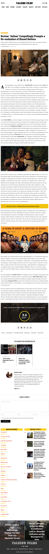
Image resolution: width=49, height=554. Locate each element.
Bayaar (2, 488)
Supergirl (3, 453)
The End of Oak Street (5, 436)
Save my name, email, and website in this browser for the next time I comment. (18, 418)
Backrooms (3, 471)
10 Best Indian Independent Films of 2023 (8, 360)
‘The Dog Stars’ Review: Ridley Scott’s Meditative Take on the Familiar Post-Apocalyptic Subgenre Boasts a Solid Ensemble (40, 435)
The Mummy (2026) (5, 514)
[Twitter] (43, 3)
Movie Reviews (4, 32)
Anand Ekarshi (9, 332)
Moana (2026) (3, 449)
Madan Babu (27, 332)
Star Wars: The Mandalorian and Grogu (9, 479)
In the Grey (3, 484)
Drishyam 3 (3, 475)
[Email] (30, 80)
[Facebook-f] (42, 3)
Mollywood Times (4, 462)
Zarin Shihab (40, 332)
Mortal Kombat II (4, 492)
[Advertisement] (25, 20)
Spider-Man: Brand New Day (6, 440)
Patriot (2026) (4, 497)
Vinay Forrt (33, 332)
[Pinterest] (24, 80)
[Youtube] (46, 3)
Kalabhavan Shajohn (18, 332)
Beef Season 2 (4, 505)
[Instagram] (45, 3)
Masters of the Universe (6, 466)
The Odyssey (3, 445)
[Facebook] (18, 80)
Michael (2, 510)
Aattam (3, 332)
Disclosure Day (4, 458)
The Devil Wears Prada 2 (6, 501)
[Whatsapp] (27, 80)
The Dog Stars (4, 432)
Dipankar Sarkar (5, 46)
